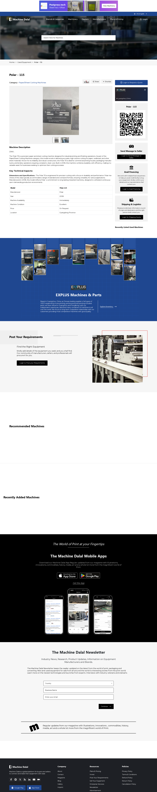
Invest (92, 774)
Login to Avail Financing (131, 189)
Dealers (85, 19)
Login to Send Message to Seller (131, 157)
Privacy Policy (127, 771)
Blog (59, 781)
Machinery (73, 19)
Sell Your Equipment (97, 781)
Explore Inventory (108, 306)
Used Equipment (24, 62)
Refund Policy (127, 778)
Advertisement (95, 790)
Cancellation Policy (129, 784)
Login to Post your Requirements (32, 363)
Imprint (60, 787)
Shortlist (107, 81)
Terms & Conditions (129, 774)
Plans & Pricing (116, 19)
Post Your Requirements (99, 778)
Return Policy (127, 781)
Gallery (60, 784)
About (60, 771)
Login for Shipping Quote (131, 217)
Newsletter (94, 787)
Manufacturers (99, 19)
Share (96, 82)
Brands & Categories (55, 19)
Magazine (61, 778)
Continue (106, 706)
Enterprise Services (97, 784)
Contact (61, 774)
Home (12, 62)
